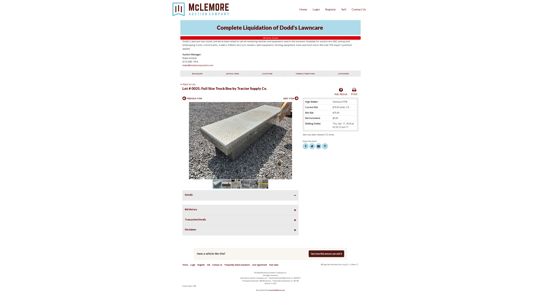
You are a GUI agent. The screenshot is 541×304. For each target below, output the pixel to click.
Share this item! (310, 141)
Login (316, 9)
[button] (296, 104)
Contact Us (359, 9)
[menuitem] (303, 9)
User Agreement (259, 264)
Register (330, 9)
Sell (343, 9)
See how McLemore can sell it (326, 253)
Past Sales (274, 264)
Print (354, 94)
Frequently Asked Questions (237, 264)
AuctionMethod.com (277, 290)
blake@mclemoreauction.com (197, 65)
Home (303, 9)
